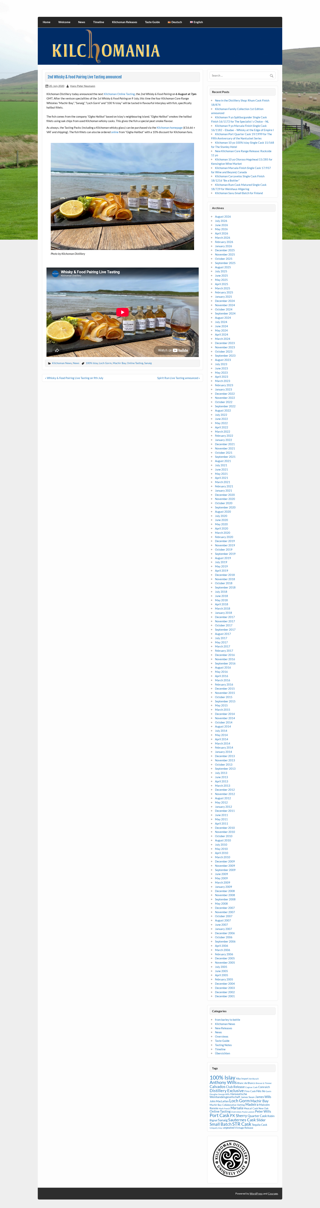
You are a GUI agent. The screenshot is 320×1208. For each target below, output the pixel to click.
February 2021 (224, 486)
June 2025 (221, 275)
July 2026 (221, 220)
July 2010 (221, 844)
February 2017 (224, 650)
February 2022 (224, 435)
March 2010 (222, 857)
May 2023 (221, 372)
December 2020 (225, 494)
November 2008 (225, 895)
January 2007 (223, 928)
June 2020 (221, 520)
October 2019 (223, 549)
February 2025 (224, 292)
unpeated (228, 1127)
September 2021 (225, 456)
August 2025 (223, 267)
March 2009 (222, 882)
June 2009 (221, 874)
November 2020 (225, 498)
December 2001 (225, 996)
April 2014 (221, 739)
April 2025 (221, 284)
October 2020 (223, 503)
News (81, 22)
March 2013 (222, 785)
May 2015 (221, 705)
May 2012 (221, 802)
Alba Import (242, 1078)
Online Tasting (135, 363)
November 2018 (225, 579)
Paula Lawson (248, 1112)
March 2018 (222, 608)
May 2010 (221, 848)
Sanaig (148, 363)
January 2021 (223, 490)
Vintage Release (244, 1127)
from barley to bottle (227, 1019)
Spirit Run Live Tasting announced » (178, 378)
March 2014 (222, 743)
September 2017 (225, 629)
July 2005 (221, 966)
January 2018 (223, 612)
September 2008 (225, 899)
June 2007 (221, 924)
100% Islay (92, 363)
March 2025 (222, 288)
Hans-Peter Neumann (82, 85)
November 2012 (225, 794)
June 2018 (221, 596)
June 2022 (221, 418)
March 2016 (222, 680)
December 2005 (225, 958)
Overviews (221, 1036)
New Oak (264, 1108)
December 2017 (225, 617)
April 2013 (221, 781)
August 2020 (223, 511)
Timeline (98, 22)
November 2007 (225, 912)
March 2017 (222, 646)
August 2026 (223, 216)
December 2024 (225, 300)
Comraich (264, 1087)
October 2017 (223, 625)
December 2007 (225, 907)
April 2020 (221, 528)
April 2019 (221, 570)
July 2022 (221, 414)
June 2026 (221, 225)
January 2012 (223, 806)
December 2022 (225, 393)
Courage (273, 1193)
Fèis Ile (260, 1091)
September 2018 (225, 587)
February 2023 (224, 385)
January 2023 (223, 389)
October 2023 (223, 351)
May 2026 (221, 229)
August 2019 (223, 558)
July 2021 (221, 465)
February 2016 (224, 684)
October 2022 (223, 402)
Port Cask (219, 1115)
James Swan (248, 1097)
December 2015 (225, 688)
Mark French (224, 1108)
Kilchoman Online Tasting (119, 94)
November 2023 (225, 347)
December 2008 (225, 891)
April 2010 (221, 853)
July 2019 (221, 562)
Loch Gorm (105, 363)
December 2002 (225, 992)
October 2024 (223, 309)
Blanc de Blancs (246, 1083)
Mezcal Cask (251, 1108)
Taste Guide (152, 22)
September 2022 (225, 406)
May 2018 (221, 600)
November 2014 (225, 718)
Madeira (252, 1104)
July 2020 (221, 515)
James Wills (263, 1097)
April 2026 (221, 233)
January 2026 (223, 246)
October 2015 (223, 697)
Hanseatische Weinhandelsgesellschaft (228, 1095)
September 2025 (225, 263)
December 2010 (225, 827)
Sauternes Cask (242, 1119)
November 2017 (225, 621)
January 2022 (223, 439)
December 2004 (225, 983)
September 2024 (225, 313)
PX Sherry (238, 1115)
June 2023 (221, 368)
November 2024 (225, 305)
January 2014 (223, 751)
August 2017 (223, 633)
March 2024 (222, 338)
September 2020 (225, 507)
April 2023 (221, 376)
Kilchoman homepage (170, 127)
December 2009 (225, 861)
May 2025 (221, 279)
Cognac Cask (251, 1087)
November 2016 (225, 659)
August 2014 (223, 726)
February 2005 (224, 979)
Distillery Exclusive (227, 1090)
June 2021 (221, 469)
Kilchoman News (62, 363)
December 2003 (225, 987)
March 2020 (222, 532)
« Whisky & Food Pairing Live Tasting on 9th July (74, 378)
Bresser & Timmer (264, 1083)
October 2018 (223, 583)
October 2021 (223, 452)
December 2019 (225, 541)
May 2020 (221, 524)
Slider (261, 1120)
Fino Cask (250, 1091)
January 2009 (223, 886)
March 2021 (222, 482)
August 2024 (223, 317)
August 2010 (223, 840)
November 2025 (225, 254)
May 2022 (221, 423)
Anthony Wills (223, 1082)
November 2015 (225, 692)
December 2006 (225, 933)
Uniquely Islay (216, 1128)
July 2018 (221, 591)
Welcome (64, 22)
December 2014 (225, 713)
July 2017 (221, 638)
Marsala (237, 1108)
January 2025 (223, 296)
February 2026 (224, 241)
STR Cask (241, 1124)
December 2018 (225, 574)
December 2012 (225, 789)
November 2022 (225, 397)
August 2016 (223, 667)
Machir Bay (119, 363)
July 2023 (221, 364)
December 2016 (225, 655)
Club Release (235, 1087)
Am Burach (254, 1078)
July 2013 (221, 772)
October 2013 (223, 764)
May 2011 (221, 819)
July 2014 (221, 730)
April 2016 (221, 676)
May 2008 (221, 903)
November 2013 (225, 760)
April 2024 (221, 334)
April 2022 (221, 427)
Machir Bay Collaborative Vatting (227, 1104)
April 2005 (221, 975)
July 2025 (221, 271)
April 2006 (221, 945)
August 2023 (223, 359)
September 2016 (225, 663)
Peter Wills (263, 1111)
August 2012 (223, 798)
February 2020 (224, 537)
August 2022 (223, 410)
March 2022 (222, 431)
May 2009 (221, 878)
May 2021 (221, 473)
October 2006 (223, 937)
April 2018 (221, 604)
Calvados (217, 1086)
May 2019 (221, 566)
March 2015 (222, 709)
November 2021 (225, 448)
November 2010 (225, 831)
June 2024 (221, 326)
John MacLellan (219, 1101)
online (115, 132)
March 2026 (222, 237)
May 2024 (221, 330)
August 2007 (223, 920)
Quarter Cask (257, 1116)
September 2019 (225, 553)
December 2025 (225, 250)
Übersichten (222, 1053)
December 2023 (225, 343)
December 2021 (225, 444)
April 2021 (221, 477)
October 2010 (223, 836)
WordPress (256, 1193)
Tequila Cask (259, 1124)
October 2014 (223, 722)
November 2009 (225, 865)
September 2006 (225, 941)
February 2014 (224, 747)
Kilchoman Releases (124, 22)
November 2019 (225, 545)
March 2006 (222, 950)
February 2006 (224, 954)
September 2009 (225, 870)
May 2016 (221, 671)
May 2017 (221, 642)
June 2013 (221, 777)
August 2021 (223, 461)
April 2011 (221, 823)
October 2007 (223, 916)
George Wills (224, 1094)
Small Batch (221, 1124)
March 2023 (222, 381)
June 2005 (221, 971)
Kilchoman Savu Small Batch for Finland (239, 193)
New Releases (223, 1028)
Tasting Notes (223, 1045)
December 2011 (225, 810)
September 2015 (225, 701)
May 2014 (221, 735)
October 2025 (223, 258)
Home (46, 22)
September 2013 (225, 768)
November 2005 (225, 962)
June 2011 (221, 815)
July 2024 (221, 322)
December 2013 (225, 756)
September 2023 (225, 355)
